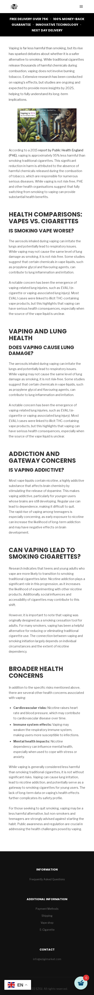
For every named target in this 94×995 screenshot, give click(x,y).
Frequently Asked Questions (47, 879)
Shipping (47, 915)
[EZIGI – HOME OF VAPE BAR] (14, 6)
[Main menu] (81, 6)
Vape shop (47, 922)
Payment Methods (47, 908)
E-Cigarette (47, 929)
